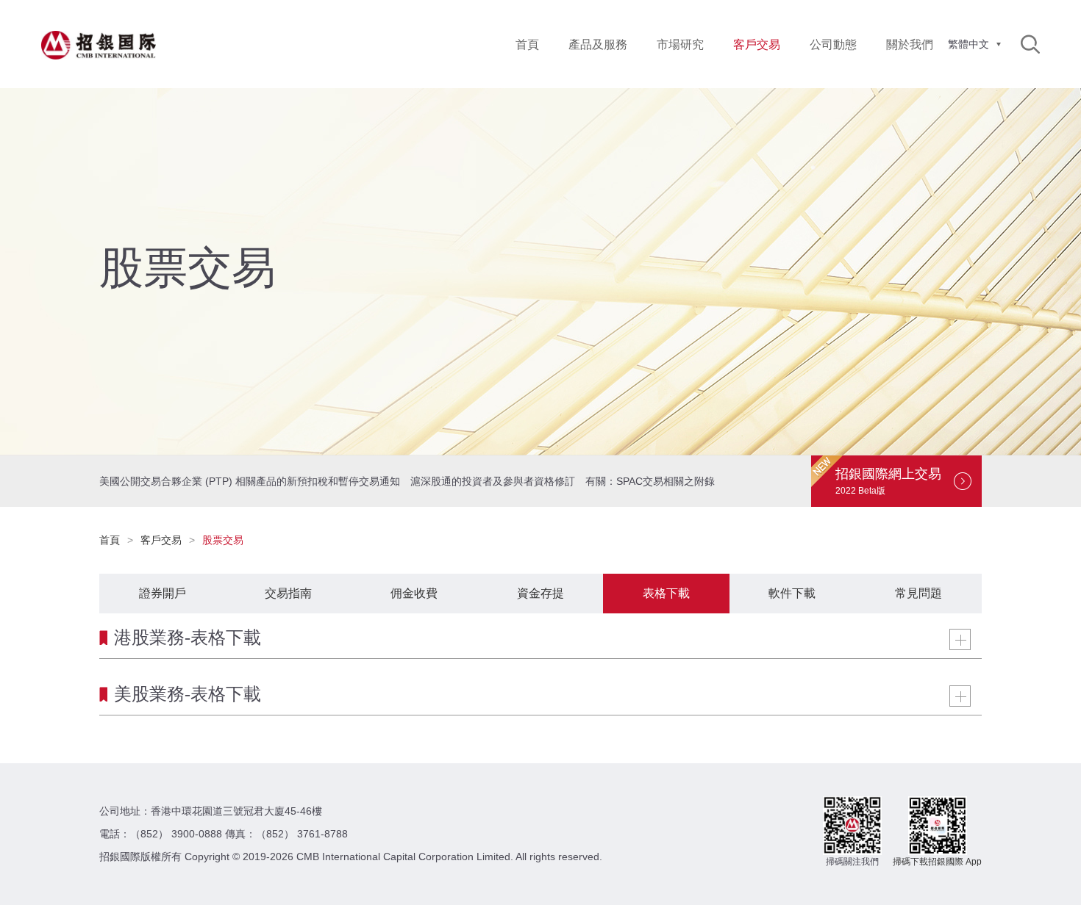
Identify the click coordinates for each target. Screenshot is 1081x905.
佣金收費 (414, 593)
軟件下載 (792, 593)
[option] (540, 271)
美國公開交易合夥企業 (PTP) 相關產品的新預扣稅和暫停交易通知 (249, 481)
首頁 (527, 44)
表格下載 (666, 593)
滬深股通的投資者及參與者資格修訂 (492, 481)
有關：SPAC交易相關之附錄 (650, 481)
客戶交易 (161, 540)
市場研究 (680, 44)
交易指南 (288, 593)
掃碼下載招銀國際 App (937, 862)
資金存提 (540, 593)
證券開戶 (162, 593)
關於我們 (909, 44)
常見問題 (918, 593)
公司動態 (833, 44)
